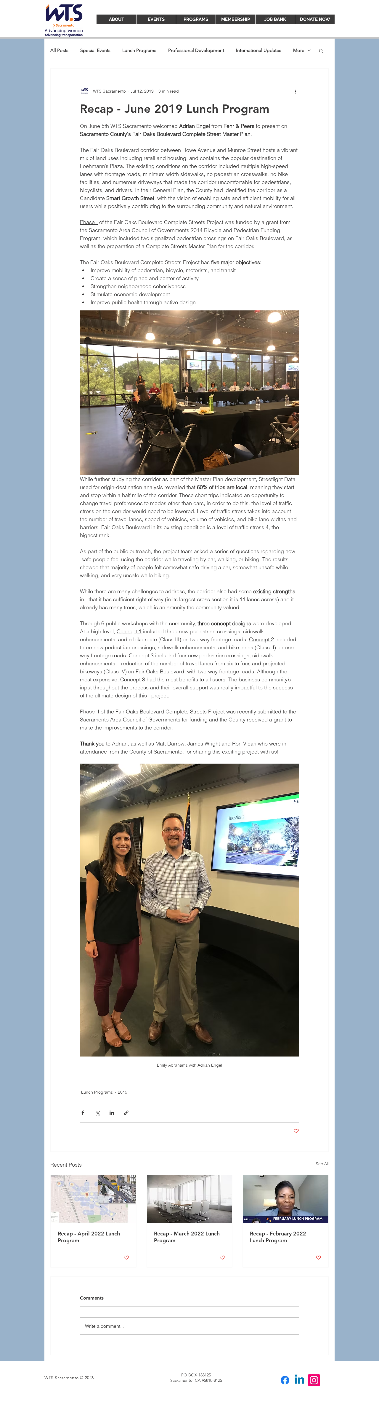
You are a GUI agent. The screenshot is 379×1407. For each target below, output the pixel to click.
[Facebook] (285, 1380)
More (298, 50)
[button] (321, 50)
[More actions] (295, 91)
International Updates (258, 50)
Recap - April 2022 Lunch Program (89, 1237)
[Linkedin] (299, 1380)
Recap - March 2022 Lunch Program (187, 1237)
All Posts (59, 50)
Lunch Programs (139, 50)
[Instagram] (314, 1380)
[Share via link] (126, 1113)
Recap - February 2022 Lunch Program (278, 1237)
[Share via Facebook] (83, 1113)
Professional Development (196, 50)
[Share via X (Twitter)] (97, 1113)
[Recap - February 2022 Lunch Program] (285, 1199)
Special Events (95, 50)
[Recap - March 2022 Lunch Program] (189, 1199)
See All (322, 1163)
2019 (122, 1092)
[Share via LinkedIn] (112, 1113)
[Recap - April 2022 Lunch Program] (93, 1199)
